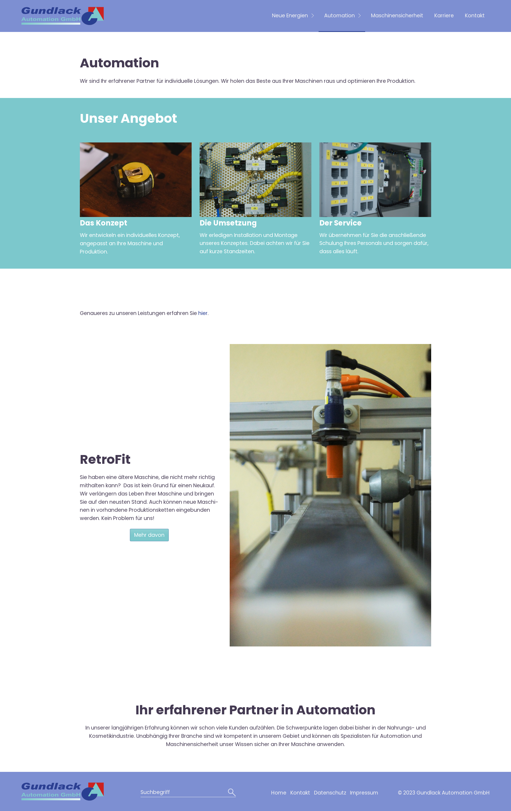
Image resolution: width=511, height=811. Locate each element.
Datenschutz (330, 792)
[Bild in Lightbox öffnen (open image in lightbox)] (136, 179)
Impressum (364, 792)
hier (202, 313)
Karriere (444, 15)
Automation (339, 15)
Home (278, 792)
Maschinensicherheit (397, 15)
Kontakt (475, 15)
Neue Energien (290, 15)
